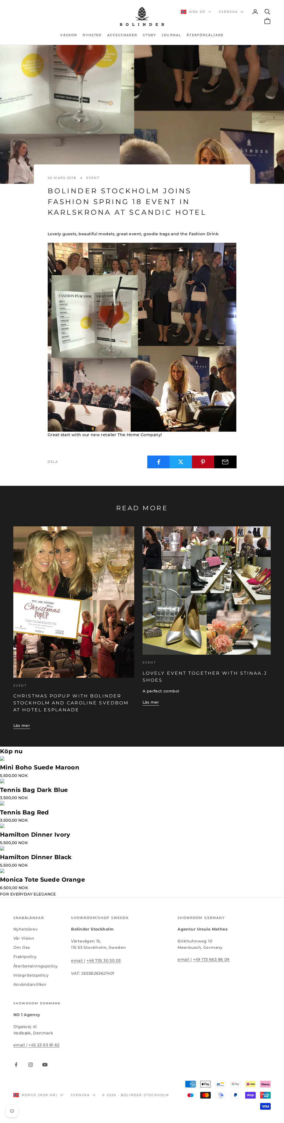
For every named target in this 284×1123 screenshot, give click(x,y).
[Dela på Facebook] (158, 462)
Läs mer (21, 725)
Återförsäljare (205, 35)
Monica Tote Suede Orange (42, 879)
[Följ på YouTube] (45, 1064)
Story (149, 35)
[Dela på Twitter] (181, 462)
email (77, 960)
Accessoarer (122, 35)
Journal (171, 35)
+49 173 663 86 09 (211, 959)
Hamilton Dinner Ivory (35, 834)
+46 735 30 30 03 (104, 960)
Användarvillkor (30, 984)
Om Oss (21, 947)
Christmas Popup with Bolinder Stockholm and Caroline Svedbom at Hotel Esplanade (71, 702)
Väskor (68, 35)
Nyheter (92, 35)
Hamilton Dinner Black (36, 857)
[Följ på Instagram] (30, 1064)
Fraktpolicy (25, 956)
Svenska (228, 12)
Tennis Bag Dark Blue (34, 789)
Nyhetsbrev (25, 929)
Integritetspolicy (31, 975)
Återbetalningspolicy (35, 966)
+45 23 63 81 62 (44, 1044)
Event (93, 178)
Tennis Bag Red (24, 812)
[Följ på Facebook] (16, 1064)
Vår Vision (23, 938)
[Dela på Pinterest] (203, 462)
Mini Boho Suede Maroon (39, 767)
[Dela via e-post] (225, 462)
